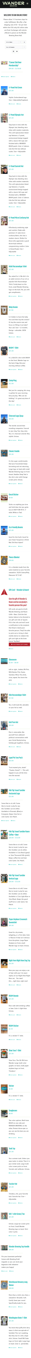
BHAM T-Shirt (13, 348)
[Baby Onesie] (4, 310)
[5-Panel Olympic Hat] (4, 117)
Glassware (13, 660)
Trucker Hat (13, 1184)
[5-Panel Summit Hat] (4, 169)
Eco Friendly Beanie (16, 527)
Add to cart (12, 104)
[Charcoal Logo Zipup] (4, 418)
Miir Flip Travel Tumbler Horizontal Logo (17, 792)
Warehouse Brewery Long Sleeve (18, 1283)
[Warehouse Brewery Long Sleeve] (4, 1285)
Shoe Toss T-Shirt (15, 1050)
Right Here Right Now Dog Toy (19, 960)
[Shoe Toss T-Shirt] (4, 1053)
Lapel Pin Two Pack (16, 758)
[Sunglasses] (4, 1113)
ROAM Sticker (14, 1026)
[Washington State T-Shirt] (4, 1320)
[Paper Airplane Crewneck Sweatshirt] (4, 922)
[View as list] (17, 51)
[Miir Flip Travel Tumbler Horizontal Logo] (4, 791)
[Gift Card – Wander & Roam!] (4, 592)
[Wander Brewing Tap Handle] (4, 1247)
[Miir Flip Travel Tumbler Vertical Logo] (4, 878)
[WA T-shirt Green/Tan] (4, 1216)
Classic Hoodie (14, 451)
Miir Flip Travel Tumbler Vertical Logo (17, 877)
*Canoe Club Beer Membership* (15, 64)
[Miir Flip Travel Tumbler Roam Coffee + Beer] (4, 834)
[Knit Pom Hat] (4, 725)
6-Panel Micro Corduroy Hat (19, 218)
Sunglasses (13, 1111)
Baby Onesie (13, 307)
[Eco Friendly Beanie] (4, 530)
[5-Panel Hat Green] (4, 90)
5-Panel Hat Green (15, 87)
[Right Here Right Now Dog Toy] (4, 963)
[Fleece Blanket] (4, 560)
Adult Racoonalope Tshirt (18, 266)
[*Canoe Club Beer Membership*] (4, 63)
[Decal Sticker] (4, 497)
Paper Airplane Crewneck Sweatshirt (18, 921)
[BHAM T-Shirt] (4, 350)
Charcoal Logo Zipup (16, 416)
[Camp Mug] (4, 383)
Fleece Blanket (14, 557)
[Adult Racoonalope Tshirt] (4, 269)
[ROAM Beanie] (4, 998)
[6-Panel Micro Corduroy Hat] (4, 220)
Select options (6, 76)
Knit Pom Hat (13, 722)
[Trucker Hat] (4, 1186)
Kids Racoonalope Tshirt (17, 695)
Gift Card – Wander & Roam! (19, 590)
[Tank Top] (4, 1150)
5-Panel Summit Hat (16, 166)
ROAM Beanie (13, 996)
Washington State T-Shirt (18, 1318)
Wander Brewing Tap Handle (19, 1247)
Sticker (11, 1086)
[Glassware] (4, 661)
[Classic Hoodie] (4, 453)
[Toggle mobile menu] (27, 3)
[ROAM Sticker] (4, 1028)
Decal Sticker (13, 495)
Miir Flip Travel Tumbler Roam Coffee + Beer (19, 833)
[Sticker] (4, 1088)
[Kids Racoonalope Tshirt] (4, 698)
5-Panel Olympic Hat (16, 115)
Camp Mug (12, 380)
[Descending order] (24, 42)
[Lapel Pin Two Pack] (4, 760)
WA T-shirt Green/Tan (17, 1214)
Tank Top (12, 1149)
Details (13, 76)
